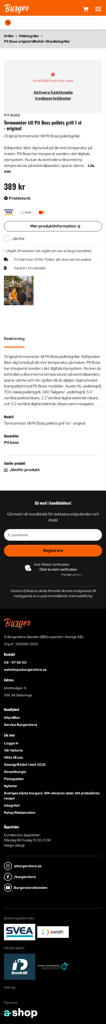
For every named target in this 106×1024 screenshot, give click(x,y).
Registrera (53, 550)
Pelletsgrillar (29, 36)
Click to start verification (58, 569)
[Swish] (53, 932)
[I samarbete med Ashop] (20, 1013)
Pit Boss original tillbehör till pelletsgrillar (37, 41)
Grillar (9, 36)
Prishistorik (19, 198)
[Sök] (8, 23)
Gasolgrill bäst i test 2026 (25, 764)
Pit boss (11, 442)
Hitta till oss (13, 757)
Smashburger (15, 771)
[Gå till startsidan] (17, 9)
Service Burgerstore (20, 724)
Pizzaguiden (14, 779)
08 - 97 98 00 (15, 662)
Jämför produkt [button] (24, 469)
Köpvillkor (12, 717)
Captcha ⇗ (71, 574)
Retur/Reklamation (19, 812)
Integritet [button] (12, 805)
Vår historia (13, 750)
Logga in (11, 743)
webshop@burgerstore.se (25, 669)
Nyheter (10, 786)
